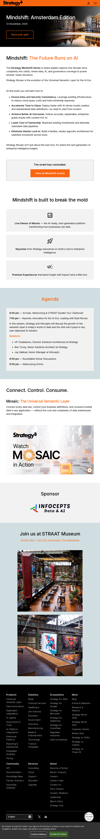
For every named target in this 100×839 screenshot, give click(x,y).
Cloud (31, 772)
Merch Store (56, 801)
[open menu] (95, 3)
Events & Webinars (81, 703)
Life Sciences (34, 711)
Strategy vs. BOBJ (81, 737)
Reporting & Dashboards (12, 745)
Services (33, 763)
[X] (39, 817)
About (53, 763)
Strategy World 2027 (79, 723)
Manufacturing (35, 728)
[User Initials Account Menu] (88, 3)
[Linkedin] (46, 817)
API (8, 768)
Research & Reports (77, 709)
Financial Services (37, 703)
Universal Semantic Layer (14, 700)
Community (12, 763)
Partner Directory (15, 780)
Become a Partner (59, 768)
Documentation (13, 772)
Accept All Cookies (58, 834)
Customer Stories (80, 729)
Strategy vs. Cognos (78, 743)
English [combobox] (11, 816)
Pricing (9, 758)
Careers (54, 776)
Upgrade (32, 784)
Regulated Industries (55, 734)
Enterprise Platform (11, 738)
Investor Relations (59, 793)
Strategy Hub (56, 805)
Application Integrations (12, 712)
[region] (50, 830)
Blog (74, 699)
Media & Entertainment (35, 734)
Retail (30, 699)
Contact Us (55, 784)
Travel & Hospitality (33, 745)
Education (33, 715)
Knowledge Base (14, 776)
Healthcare (33, 707)
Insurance (33, 724)
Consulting (33, 768)
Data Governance (15, 706)
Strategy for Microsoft (56, 712)
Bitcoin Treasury (58, 772)
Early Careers (57, 789)
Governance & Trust (13, 723)
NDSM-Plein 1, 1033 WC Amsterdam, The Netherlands (50, 540)
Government (34, 720)
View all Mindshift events (50, 173)
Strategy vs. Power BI (78, 750)
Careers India (56, 780)
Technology (34, 739)
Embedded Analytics (11, 752)
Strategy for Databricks (56, 719)
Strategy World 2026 (79, 716)
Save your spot (20, 34)
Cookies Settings (38, 834)
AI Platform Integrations (12, 731)
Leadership (55, 797)
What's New (78, 733)
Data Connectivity (58, 739)
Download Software (11, 786)
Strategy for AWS (59, 699)
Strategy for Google (56, 705)
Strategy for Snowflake (56, 726)
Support (32, 776)
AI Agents (11, 717)
